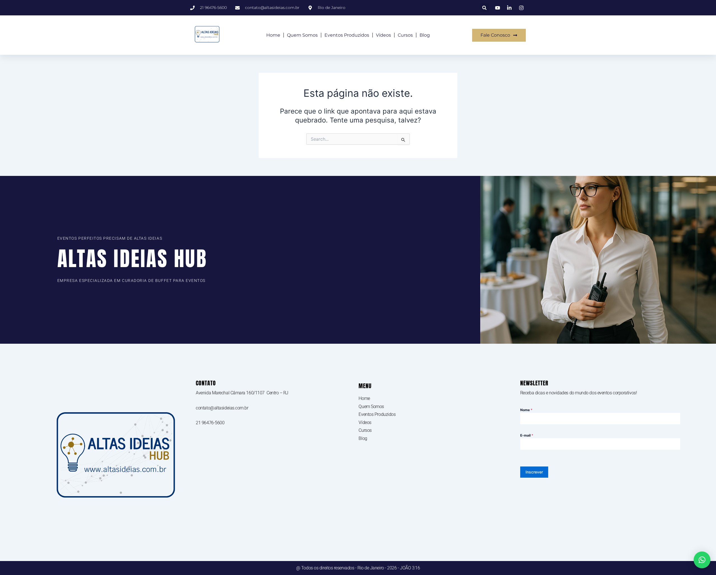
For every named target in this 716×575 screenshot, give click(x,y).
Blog (425, 35)
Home (273, 35)
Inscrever (534, 472)
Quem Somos (302, 35)
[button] (484, 7)
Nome (526, 410)
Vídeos (383, 35)
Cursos (405, 35)
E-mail (526, 435)
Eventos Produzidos (346, 35)
